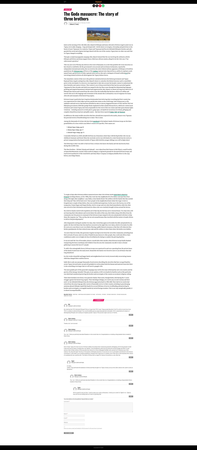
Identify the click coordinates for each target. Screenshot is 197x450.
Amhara (95, 71)
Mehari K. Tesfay (74, 24)
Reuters (122, 112)
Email (65, 418)
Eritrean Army (78, 71)
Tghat (112, 112)
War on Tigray (68, 295)
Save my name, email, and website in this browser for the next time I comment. (83, 428)
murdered (96, 121)
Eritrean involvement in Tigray (87, 294)
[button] (65, 2)
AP (118, 112)
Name (66, 413)
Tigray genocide (111, 294)
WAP (115, 112)
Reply (131, 314)
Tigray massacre (121, 294)
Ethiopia (99, 294)
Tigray (104, 294)
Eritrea (75, 294)
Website (66, 422)
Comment (67, 401)
